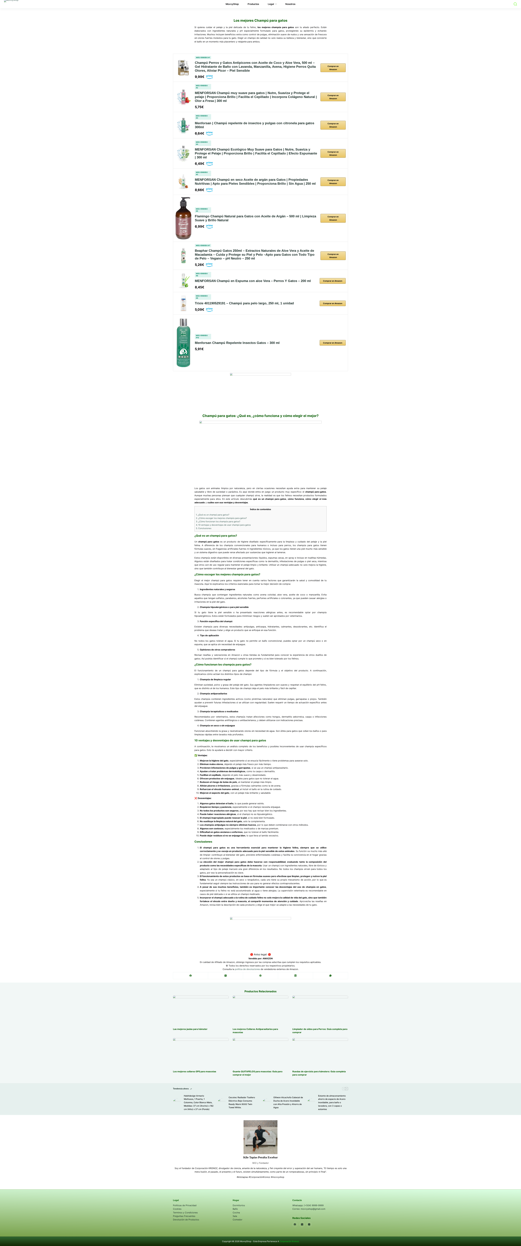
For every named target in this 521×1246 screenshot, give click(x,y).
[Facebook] (190, 975)
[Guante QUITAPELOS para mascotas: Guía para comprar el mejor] (260, 1052)
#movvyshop (277, 1177)
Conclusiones (203, 528)
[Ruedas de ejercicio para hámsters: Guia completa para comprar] (320, 1052)
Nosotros (290, 4)
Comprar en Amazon (333, 67)
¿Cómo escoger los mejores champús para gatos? (221, 518)
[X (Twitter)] (225, 975)
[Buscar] (515, 4)
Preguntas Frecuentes (184, 1216)
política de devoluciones (247, 969)
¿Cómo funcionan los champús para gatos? (218, 521)
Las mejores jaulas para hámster (190, 1029)
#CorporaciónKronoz (259, 1177)
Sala (235, 1216)
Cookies (177, 1209)
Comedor (237, 1219)
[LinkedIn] (295, 975)
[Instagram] (309, 1224)
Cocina (236, 1212)
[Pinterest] (260, 975)
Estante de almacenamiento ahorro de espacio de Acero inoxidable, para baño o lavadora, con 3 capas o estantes (332, 1102)
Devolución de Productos (186, 1219)
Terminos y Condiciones (185, 1212)
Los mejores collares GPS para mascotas (194, 1071)
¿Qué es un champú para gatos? (212, 514)
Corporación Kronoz (289, 1241)
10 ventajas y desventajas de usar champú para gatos (223, 525)
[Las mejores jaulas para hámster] (201, 1010)
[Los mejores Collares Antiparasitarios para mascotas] (260, 1010)
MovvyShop (232, 4)
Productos (253, 4)
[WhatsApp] (330, 975)
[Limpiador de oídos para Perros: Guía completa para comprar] (320, 1010)
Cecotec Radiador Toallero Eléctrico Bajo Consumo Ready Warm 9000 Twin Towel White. (242, 1102)
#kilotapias (242, 1177)
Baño (235, 1209)
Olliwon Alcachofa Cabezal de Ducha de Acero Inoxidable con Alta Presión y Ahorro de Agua (288, 1102)
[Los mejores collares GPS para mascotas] (201, 1052)
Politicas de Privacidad (184, 1205)
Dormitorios (239, 1205)
